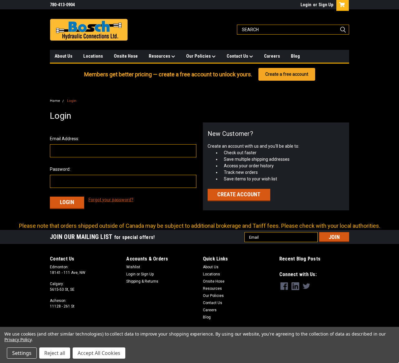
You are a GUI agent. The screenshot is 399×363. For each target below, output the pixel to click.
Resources (160, 56)
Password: (60, 169)
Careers (272, 56)
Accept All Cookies (99, 353)
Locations (93, 56)
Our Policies (199, 56)
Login (305, 4)
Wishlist (133, 267)
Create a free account (286, 74)
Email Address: (64, 138)
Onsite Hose (126, 56)
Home (55, 101)
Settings (21, 353)
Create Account (238, 194)
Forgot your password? (111, 199)
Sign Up (326, 4)
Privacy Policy (17, 339)
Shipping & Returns (142, 281)
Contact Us (238, 56)
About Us (63, 56)
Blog (295, 56)
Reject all (54, 353)
